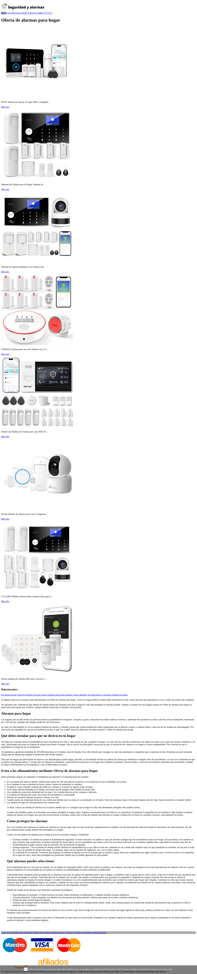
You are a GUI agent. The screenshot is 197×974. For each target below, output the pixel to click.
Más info (5, 107)
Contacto (69, 932)
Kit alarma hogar (8, 695)
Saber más (33, 969)
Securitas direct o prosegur (99, 695)
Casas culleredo (80, 695)
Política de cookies (41, 932)
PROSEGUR (18, 13)
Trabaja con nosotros (83, 932)
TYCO (49, 13)
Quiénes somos (57, 932)
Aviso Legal (6, 932)
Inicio (3, 13)
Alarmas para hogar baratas (59, 695)
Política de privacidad (22, 932)
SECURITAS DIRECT (35, 13)
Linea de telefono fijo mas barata (32, 695)
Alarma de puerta (120, 695)
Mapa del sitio (99, 932)
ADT (9, 13)
